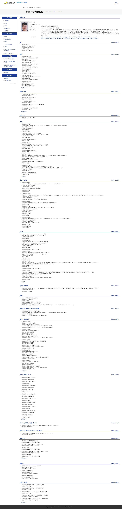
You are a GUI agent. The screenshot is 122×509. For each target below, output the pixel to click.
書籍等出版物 (8, 39)
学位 (6, 23)
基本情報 (7, 20)
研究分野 (7, 30)
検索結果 (31, 7)
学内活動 (7, 72)
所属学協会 (7, 28)
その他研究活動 (8, 44)
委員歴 (6, 78)
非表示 (116, 42)
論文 (6, 36)
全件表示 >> (24, 87)
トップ (24, 7)
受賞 (6, 46)
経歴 (6, 25)
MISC (6, 41)
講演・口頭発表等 (9, 53)
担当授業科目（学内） (10, 59)
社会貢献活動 (8, 80)
